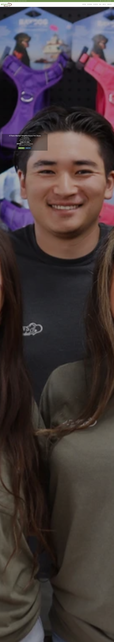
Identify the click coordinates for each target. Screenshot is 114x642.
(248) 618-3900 (25, 142)
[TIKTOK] (104, 1)
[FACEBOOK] (100, 1)
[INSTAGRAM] (102, 1)
